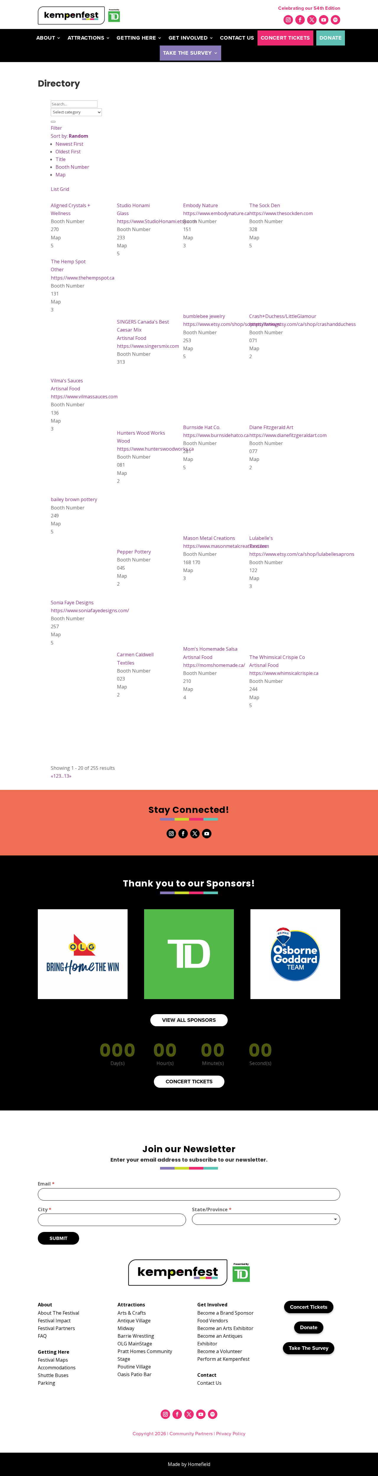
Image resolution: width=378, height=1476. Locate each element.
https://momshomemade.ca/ (214, 665)
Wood (123, 441)
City (44, 1210)
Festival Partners (56, 1328)
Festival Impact (54, 1320)
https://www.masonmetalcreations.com (226, 546)
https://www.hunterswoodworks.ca (155, 449)
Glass (123, 213)
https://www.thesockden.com (281, 213)
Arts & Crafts (132, 1313)
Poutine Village (134, 1366)
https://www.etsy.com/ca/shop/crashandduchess (302, 324)
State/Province (212, 1210)
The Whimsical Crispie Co (277, 657)
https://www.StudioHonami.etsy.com (156, 221)
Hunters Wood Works (141, 433)
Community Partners (191, 1433)
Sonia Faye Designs (72, 602)
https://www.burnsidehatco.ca (216, 435)
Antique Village (134, 1320)
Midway (126, 1328)
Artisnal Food (131, 338)
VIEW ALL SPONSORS (189, 1020)
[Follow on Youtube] (323, 20)
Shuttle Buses (53, 1375)
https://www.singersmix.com (148, 346)
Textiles (258, 546)
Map (61, 174)
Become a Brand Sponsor (225, 1313)
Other (57, 269)
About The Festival (58, 1313)
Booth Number (72, 167)
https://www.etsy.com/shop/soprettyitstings (231, 324)
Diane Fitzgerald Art (271, 427)
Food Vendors (212, 1320)
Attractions (86, 38)
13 (66, 776)
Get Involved (188, 38)
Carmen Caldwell (135, 654)
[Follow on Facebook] (300, 20)
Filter (56, 128)
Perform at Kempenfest (223, 1359)
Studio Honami (133, 205)
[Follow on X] (312, 20)
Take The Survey (187, 53)
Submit (58, 1238)
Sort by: (69, 136)
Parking (46, 1383)
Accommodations (57, 1367)
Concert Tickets (285, 38)
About (45, 38)
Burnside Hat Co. (201, 427)
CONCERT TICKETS (189, 1081)
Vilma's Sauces (67, 380)
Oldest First (68, 151)
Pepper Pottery (134, 551)
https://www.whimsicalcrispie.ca (283, 673)
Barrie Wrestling (136, 1336)
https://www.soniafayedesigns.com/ (90, 610)
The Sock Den (264, 205)
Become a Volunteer (219, 1351)
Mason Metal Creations (209, 538)
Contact (206, 1375)
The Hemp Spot (68, 261)
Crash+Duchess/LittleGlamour (282, 316)
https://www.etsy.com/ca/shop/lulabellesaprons (301, 554)
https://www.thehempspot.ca (82, 278)
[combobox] (266, 1219)
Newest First (69, 144)
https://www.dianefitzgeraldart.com (288, 435)
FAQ (42, 1336)
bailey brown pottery (74, 499)
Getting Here (136, 38)
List (55, 189)
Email (46, 1184)
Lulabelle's (261, 538)
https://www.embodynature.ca (216, 213)
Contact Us (237, 38)
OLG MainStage (135, 1343)
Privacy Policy (230, 1433)
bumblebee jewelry (204, 316)
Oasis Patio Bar (134, 1374)
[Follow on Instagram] (288, 20)
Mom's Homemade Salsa (210, 649)
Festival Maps (53, 1360)
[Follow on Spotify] (335, 20)
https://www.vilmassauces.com (84, 396)
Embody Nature (200, 205)
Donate (331, 38)
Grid (64, 189)
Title (61, 159)
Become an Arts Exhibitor (225, 1328)
